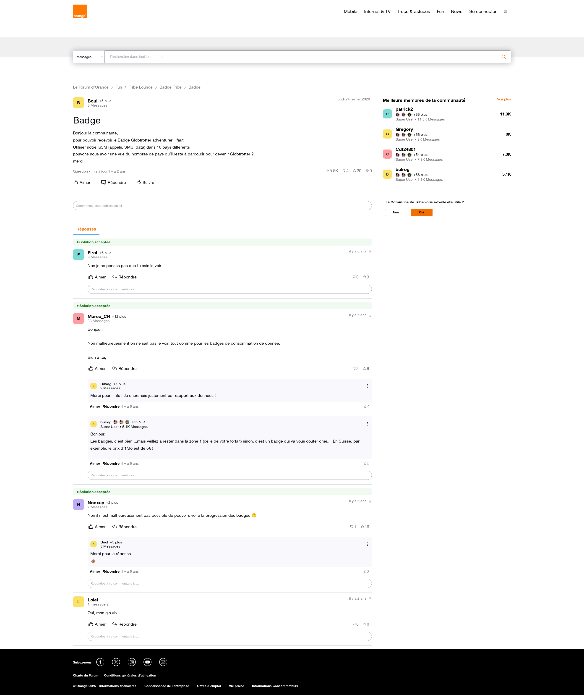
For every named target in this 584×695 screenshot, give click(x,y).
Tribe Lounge (141, 87)
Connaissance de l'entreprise (166, 686)
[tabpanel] (222, 440)
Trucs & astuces (413, 11)
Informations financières (117, 686)
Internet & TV (377, 11)
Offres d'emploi (209, 686)
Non (396, 212)
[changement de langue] (505, 11)
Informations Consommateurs (275, 686)
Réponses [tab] (86, 229)
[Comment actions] (370, 251)
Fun (440, 11)
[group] (332, 170)
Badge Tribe (170, 87)
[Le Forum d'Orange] (80, 11)
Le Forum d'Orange (91, 87)
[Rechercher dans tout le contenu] (503, 56)
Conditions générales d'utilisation (130, 675)
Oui (421, 212)
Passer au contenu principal (24, 3)
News (456, 11)
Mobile (350, 11)
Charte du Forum (85, 675)
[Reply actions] (367, 386)
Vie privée (236, 686)
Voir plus (504, 99)
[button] (95, 406)
